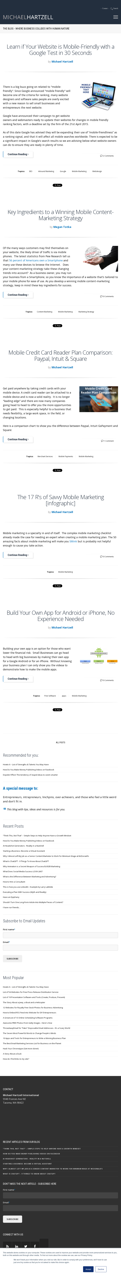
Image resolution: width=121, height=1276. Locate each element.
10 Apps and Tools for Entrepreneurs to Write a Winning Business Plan (34, 1038)
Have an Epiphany (11, 897)
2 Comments (108, 156)
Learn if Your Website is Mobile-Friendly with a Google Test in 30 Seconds (60, 49)
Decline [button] (101, 1269)
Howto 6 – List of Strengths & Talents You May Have (26, 764)
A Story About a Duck (12, 1053)
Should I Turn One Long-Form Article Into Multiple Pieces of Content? (33, 902)
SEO (30, 171)
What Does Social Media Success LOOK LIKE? (23, 871)
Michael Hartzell (62, 61)
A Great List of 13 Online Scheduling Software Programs (28, 1017)
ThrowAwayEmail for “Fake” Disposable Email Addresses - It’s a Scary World (36, 1028)
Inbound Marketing (46, 171)
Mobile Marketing (79, 171)
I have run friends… (12, 907)
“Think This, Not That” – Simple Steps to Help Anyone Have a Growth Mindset (37, 835)
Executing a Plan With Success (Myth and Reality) (24, 892)
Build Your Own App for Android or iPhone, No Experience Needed (61, 616)
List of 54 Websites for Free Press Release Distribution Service (30, 992)
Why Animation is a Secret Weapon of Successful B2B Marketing (31, 866)
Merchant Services (45, 456)
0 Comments (108, 296)
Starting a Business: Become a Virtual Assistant (24, 851)
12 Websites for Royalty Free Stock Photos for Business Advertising (33, 1007)
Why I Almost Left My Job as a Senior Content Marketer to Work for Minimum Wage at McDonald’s (46, 856)
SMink (73, 541)
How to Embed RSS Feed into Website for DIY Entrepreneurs (29, 1012)
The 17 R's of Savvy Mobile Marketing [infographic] (60, 500)
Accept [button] (88, 1269)
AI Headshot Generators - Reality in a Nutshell (23, 845)
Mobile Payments (66, 456)
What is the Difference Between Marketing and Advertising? (29, 876)
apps (64, 696)
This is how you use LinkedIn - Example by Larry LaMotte (28, 887)
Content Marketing (44, 311)
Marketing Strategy (86, 311)
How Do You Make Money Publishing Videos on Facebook (28, 769)
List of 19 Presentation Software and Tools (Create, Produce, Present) (34, 997)
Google (63, 171)
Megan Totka (62, 227)
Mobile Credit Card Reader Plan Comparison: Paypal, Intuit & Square (60, 355)
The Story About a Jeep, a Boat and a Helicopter (24, 1002)
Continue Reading (18, 154)
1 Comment (108, 441)
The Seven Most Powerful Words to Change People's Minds (29, 1033)
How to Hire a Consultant (14, 881)
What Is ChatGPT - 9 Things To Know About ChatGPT (26, 861)
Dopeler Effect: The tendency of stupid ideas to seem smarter (30, 774)
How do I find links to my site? (16, 1059)
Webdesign (97, 171)
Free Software (50, 696)
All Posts (60, 742)
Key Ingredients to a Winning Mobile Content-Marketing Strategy (61, 215)
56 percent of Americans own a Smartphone (36, 260)
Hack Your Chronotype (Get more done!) (21, 1048)
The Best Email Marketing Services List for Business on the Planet (32, 1043)
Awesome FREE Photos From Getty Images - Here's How (27, 1023)
